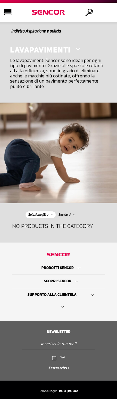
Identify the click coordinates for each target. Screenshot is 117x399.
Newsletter (58, 332)
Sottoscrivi (57, 367)
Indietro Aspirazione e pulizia (36, 31)
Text (62, 357)
